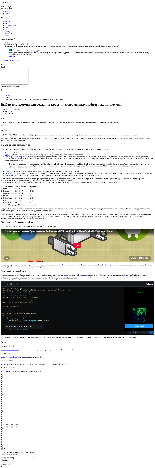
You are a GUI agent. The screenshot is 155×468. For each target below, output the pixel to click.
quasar (3, 364)
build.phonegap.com (109, 265)
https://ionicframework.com (10, 350)
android (7, 21)
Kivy (6, 155)
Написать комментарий (10, 60)
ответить (8, 48)
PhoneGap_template (68, 265)
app (6, 23)
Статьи (7, 13)
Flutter (7, 171)
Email (3, 67)
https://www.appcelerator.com (11, 357)
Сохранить (5, 460)
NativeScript (9, 173)
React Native (9, 175)
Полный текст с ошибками (10, 109)
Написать (16, 86)
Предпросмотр (6, 86)
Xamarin (8, 153)
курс (86, 275)
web (6, 35)
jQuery (7, 31)
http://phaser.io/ (6, 371)
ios (6, 29)
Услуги (7, 12)
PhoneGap (8, 33)
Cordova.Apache (10, 25)
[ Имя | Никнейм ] (7, 458)
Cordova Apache (19, 157)
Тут (2, 337)
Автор (3, 65)
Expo (126, 275)
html (6, 27)
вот (66, 275)
